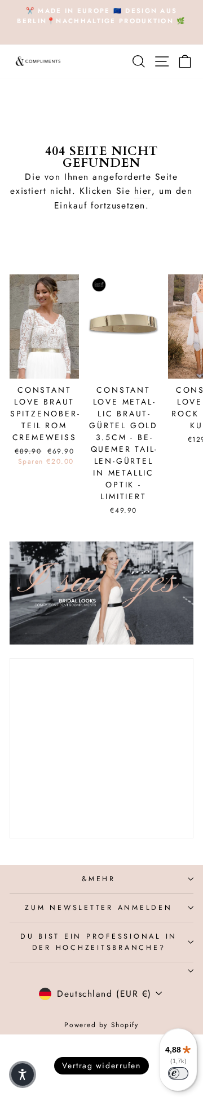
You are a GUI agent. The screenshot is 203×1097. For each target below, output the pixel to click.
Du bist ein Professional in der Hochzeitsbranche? (98, 942)
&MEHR (99, 879)
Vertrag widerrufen (101, 1065)
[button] (22, 1074)
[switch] (178, 1073)
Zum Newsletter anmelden (98, 908)
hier (143, 190)
